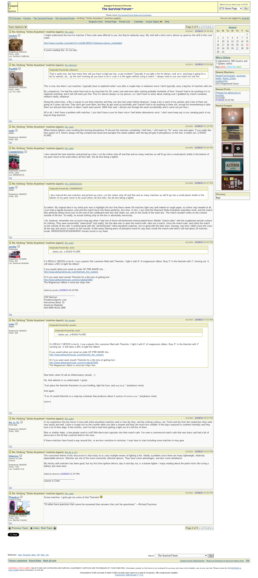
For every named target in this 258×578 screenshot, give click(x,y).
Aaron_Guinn (229, 78)
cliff (38, 555)
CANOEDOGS (16, 152)
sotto (11, 130)
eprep (218, 78)
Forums (27, 18)
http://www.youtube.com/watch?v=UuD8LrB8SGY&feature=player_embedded (83, 43)
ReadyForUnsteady (225, 75)
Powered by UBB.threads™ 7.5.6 (129, 575)
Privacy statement (18, 560)
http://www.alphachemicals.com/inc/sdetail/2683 (68, 279)
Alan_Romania (24, 555)
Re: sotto (69, 32)
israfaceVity (222, 81)
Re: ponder (70, 320)
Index (36, 528)
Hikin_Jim (45, 555)
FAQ (167, 22)
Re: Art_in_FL (71, 452)
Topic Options (16, 27)
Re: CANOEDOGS (73, 184)
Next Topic (47, 528)
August (232, 27)
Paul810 (13, 69)
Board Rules (35, 560)
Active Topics (152, 22)
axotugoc (241, 75)
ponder (12, 246)
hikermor (14, 456)
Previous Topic (19, 528)
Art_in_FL (14, 422)
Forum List (124, 22)
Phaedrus (14, 497)
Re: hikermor (70, 65)
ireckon (13, 35)
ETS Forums (15, 18)
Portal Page (111, 22)
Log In (246, 18)
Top (10, 59)
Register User (96, 22)
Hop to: (151, 556)
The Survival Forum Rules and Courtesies (134, 15)
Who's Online (223, 57)
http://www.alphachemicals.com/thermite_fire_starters (71, 272)
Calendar (138, 22)
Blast (33, 555)
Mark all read (49, 560)
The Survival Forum (43, 18)
